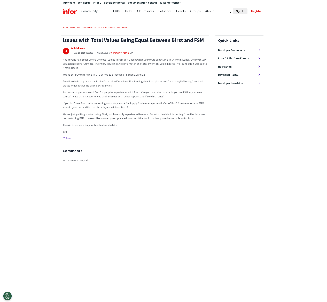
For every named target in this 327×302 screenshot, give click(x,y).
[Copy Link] (131, 52)
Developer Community (231, 50)
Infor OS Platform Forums (233, 58)
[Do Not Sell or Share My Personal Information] (7, 296)
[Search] (229, 11)
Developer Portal (228, 74)
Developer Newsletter (231, 83)
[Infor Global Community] (80, 11)
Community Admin (120, 53)
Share (67, 138)
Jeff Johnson (78, 48)
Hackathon (225, 66)
